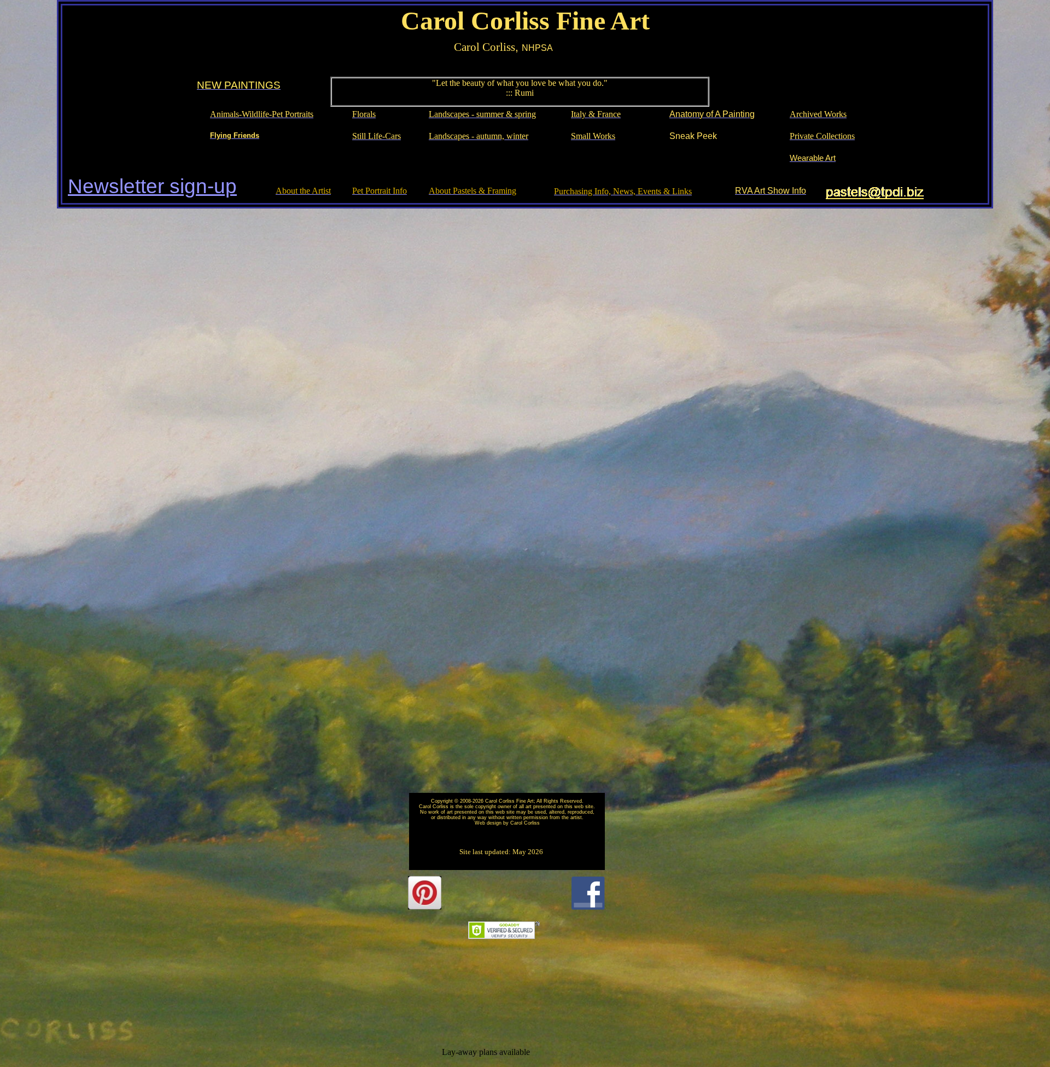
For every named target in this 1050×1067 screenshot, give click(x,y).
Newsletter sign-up (152, 186)
